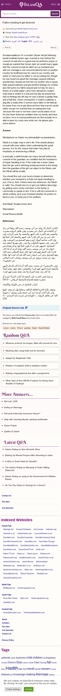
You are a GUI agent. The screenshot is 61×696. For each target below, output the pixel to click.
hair (20, 669)
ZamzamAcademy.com (12, 578)
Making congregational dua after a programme (27, 373)
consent (6, 328)
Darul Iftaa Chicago (47, 541)
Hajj (24, 669)
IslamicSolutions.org (11, 562)
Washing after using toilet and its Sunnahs (25, 350)
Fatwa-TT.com (9, 554)
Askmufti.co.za (9, 533)
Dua (19, 662)
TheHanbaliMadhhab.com (34, 613)
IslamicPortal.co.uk (45, 558)
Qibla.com (28, 570)
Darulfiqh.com (9, 537)
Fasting (43, 662)
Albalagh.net (8, 529)
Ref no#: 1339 (10, 401)
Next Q (54, 48)
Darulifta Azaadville (25, 537)
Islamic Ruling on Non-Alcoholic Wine (22, 449)
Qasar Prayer (10, 425)
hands (38, 669)
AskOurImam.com (24, 533)
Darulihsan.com (9, 549)
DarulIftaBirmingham (49, 545)
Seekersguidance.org (44, 570)
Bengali (19, 42)
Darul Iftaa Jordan (10, 598)
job (11, 675)
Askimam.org (51, 529)
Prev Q (6, 48)
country (13, 328)
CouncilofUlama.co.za (43, 533)
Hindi (30, 42)
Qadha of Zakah (11, 431)
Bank (13, 658)
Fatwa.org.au (32, 554)
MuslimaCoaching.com (12, 570)
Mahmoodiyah (42, 562)
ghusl (3, 669)
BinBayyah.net (9, 588)
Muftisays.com (39, 566)
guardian (27, 328)
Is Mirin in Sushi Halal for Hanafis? (21, 461)
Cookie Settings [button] (13, 689)
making (30, 674)
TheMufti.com (42, 574)
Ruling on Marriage (13, 407)
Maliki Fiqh (6, 585)
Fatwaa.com (33, 29)
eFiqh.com (40, 549)
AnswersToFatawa (23, 529)
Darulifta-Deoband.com (12, 541)
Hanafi (34, 328)
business (21, 657)
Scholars (5, 623)
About (4, 619)
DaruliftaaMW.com (10, 545)
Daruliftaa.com (30, 541)
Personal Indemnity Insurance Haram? (22, 413)
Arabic (14, 42)
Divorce (20, 328)
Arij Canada (38, 529)
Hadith (12, 668)
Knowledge (19, 674)
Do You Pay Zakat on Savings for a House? (25, 485)
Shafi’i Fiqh (6, 595)
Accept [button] (29, 689)
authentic (6, 657)
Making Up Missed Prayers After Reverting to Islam (29, 455)
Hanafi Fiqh (22, 29)
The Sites (6, 502)
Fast (36, 662)
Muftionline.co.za (24, 566)
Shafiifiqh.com (9, 602)
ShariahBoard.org (10, 574)
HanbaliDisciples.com (12, 613)
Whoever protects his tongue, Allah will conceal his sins (31, 343)
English (24, 42)
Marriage (42, 674)
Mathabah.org (9, 566)
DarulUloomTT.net (26, 549)
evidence (25, 663)
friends (54, 663)
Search (55, 13)
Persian (35, 42)
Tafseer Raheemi (27, 574)
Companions (49, 657)
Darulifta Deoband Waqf (45, 537)
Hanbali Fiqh (7, 609)
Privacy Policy (8, 640)
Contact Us (6, 496)
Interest (5, 674)
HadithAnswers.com (27, 558)
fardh (31, 663)
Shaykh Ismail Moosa (19, 32)
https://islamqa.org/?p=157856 (24, 37)
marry (51, 674)
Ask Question (7, 508)
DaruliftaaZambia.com (29, 545)
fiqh (49, 662)
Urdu (41, 42)
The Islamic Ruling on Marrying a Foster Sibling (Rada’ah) (27, 469)
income (53, 669)
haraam (45, 668)
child (29, 657)
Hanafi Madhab (43, 328)
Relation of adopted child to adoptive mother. (27, 365)
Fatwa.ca (20, 554)
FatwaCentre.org (10, 558)
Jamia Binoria (27, 562)
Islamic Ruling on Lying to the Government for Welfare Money (30, 477)
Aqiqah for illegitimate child (18, 358)
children (38, 657)
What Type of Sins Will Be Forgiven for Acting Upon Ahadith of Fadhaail (29, 382)
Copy (38, 37)
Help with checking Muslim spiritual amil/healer (26, 419)
